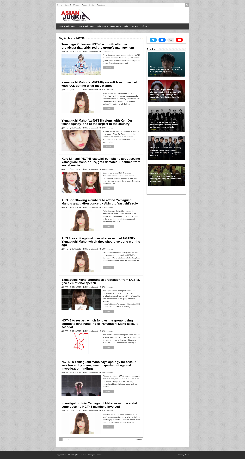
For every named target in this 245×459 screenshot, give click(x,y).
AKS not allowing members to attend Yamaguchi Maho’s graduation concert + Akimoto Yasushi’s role (100, 201)
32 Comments (107, 331)
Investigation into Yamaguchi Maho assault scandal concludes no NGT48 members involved (99, 405)
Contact (68, 5)
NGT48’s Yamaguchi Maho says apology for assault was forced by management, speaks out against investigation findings (99, 365)
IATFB (65, 52)
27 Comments (107, 128)
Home (59, 5)
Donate (76, 5)
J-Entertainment (86, 26)
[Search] (187, 5)
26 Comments (107, 372)
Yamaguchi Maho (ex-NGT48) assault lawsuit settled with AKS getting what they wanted (99, 84)
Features (114, 26)
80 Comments (107, 169)
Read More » (108, 68)
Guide (91, 5)
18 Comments (107, 249)
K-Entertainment (66, 26)
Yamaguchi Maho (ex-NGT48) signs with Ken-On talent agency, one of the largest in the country (97, 122)
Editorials (101, 26)
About (84, 5)
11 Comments (107, 52)
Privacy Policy (183, 455)
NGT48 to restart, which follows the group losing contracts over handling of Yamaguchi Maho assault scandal (100, 324)
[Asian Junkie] (74, 15)
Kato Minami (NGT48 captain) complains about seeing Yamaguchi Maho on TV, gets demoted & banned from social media (101, 162)
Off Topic (145, 26)
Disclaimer (100, 5)
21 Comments (107, 90)
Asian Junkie (130, 26)
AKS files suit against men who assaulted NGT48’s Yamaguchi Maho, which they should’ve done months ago (101, 242)
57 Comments (107, 287)
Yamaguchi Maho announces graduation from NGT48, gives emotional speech (101, 281)
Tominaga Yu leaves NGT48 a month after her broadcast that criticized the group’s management (98, 45)
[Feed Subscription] (142, 39)
